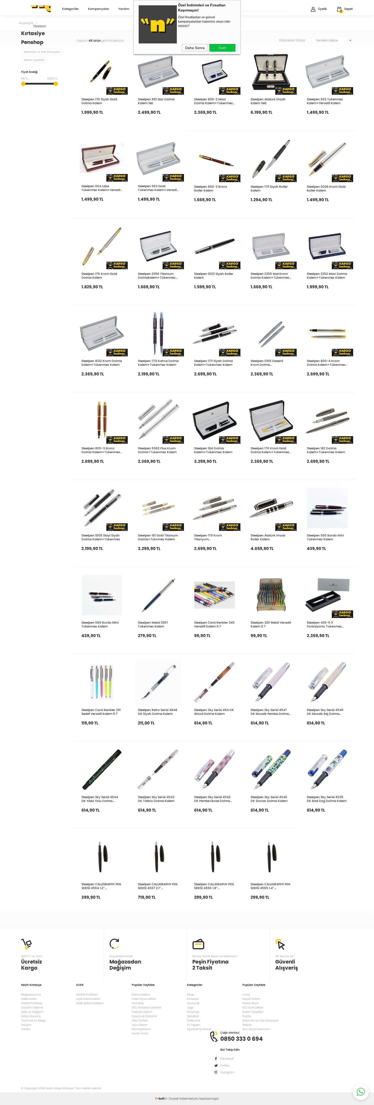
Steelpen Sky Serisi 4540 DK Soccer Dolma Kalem (269, 799)
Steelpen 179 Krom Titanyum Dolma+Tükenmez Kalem (213, 537)
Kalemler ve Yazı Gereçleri (42, 52)
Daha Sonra (195, 48)
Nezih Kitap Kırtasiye (36, 8)
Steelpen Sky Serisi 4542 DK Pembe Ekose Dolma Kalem (212, 799)
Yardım (123, 9)
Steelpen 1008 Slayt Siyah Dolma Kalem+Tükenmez (100, 537)
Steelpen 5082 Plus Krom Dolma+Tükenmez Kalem (157, 450)
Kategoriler (70, 9)
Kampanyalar (98, 9)
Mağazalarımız (31, 994)
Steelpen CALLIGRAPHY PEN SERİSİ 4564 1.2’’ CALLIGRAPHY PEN (101, 886)
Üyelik (322, 9)
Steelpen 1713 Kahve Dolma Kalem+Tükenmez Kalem (158, 363)
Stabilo (247, 1025)
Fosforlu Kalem (142, 1012)
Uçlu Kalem (139, 1025)
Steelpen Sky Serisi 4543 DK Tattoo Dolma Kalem (156, 799)
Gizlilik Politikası (31, 1003)
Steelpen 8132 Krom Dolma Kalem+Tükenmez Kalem (101, 363)
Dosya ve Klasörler (144, 1016)
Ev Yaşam (193, 1025)
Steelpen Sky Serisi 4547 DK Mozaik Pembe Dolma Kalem (270, 712)
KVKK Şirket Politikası (90, 1003)
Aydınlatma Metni (88, 999)
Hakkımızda (28, 999)
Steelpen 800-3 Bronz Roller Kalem (210, 188)
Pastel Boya (250, 1003)
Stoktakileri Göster (292, 40)
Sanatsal (193, 1016)
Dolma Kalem (141, 994)
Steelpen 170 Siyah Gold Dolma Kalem (99, 101)
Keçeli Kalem (251, 999)
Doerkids (138, 1003)
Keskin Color (140, 1033)
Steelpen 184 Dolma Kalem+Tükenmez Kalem (213, 450)
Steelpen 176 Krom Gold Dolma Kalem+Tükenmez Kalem (270, 450)
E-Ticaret (171, 1098)
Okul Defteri (140, 1020)
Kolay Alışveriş (31, 1016)
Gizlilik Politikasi (87, 994)
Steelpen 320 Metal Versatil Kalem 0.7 (271, 624)
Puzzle (246, 1016)
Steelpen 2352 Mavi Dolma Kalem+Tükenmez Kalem (327, 276)
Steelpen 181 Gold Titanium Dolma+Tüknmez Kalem (158, 537)
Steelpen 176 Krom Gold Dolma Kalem (99, 276)
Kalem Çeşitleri (34, 60)
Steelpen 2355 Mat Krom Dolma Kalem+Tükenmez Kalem (270, 276)
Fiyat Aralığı (29, 72)
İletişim (26, 1025)
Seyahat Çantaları (199, 1029)
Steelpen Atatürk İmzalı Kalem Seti (268, 101)
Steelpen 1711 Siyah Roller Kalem (269, 188)
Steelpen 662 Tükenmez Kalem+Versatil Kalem (325, 101)
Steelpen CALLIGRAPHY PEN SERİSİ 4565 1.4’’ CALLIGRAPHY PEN (270, 886)
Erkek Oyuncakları (144, 999)
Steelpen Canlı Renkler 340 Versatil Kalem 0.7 (214, 624)
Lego (190, 1007)
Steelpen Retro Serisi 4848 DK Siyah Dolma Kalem (157, 712)
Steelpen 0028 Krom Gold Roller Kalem (326, 188)
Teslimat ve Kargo (33, 1020)
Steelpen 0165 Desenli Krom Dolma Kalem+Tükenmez (267, 363)
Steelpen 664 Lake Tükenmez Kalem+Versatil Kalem (101, 188)
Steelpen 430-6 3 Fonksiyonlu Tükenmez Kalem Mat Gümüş (324, 624)
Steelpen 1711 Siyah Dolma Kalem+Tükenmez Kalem (213, 363)
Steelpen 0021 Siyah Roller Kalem (213, 276)
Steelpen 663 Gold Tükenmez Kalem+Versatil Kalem (158, 188)
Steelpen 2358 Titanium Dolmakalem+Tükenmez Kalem (157, 276)
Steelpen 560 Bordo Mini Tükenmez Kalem (325, 537)
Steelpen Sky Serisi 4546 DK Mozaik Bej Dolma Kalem (325, 712)
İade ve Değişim (32, 1012)
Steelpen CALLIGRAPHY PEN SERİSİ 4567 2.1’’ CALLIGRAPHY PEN (158, 886)
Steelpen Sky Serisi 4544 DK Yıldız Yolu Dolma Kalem (99, 799)
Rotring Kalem (141, 1029)
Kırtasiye (193, 999)
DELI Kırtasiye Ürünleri (146, 1007)
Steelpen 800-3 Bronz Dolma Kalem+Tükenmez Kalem (100, 450)
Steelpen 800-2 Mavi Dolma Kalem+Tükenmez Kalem (213, 101)
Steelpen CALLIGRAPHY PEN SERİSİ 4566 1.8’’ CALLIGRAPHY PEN (214, 886)
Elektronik (193, 1020)
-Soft (160, 1098)
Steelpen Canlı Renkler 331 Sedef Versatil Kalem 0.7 (101, 712)
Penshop (193, 1012)
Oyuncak (193, 1003)
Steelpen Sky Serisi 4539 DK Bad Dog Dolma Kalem (327, 799)
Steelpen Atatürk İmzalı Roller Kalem (268, 537)
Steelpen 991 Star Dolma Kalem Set (156, 101)
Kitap (190, 994)
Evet (222, 48)
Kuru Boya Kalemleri (256, 1029)
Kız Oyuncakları (252, 1007)
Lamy (246, 994)
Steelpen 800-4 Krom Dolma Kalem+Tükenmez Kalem (326, 363)
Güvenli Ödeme (32, 1007)
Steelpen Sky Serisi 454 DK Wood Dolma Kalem (214, 712)
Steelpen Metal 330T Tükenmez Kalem (153, 624)
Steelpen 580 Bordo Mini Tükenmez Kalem (100, 624)
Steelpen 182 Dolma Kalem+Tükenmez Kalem (326, 450)
